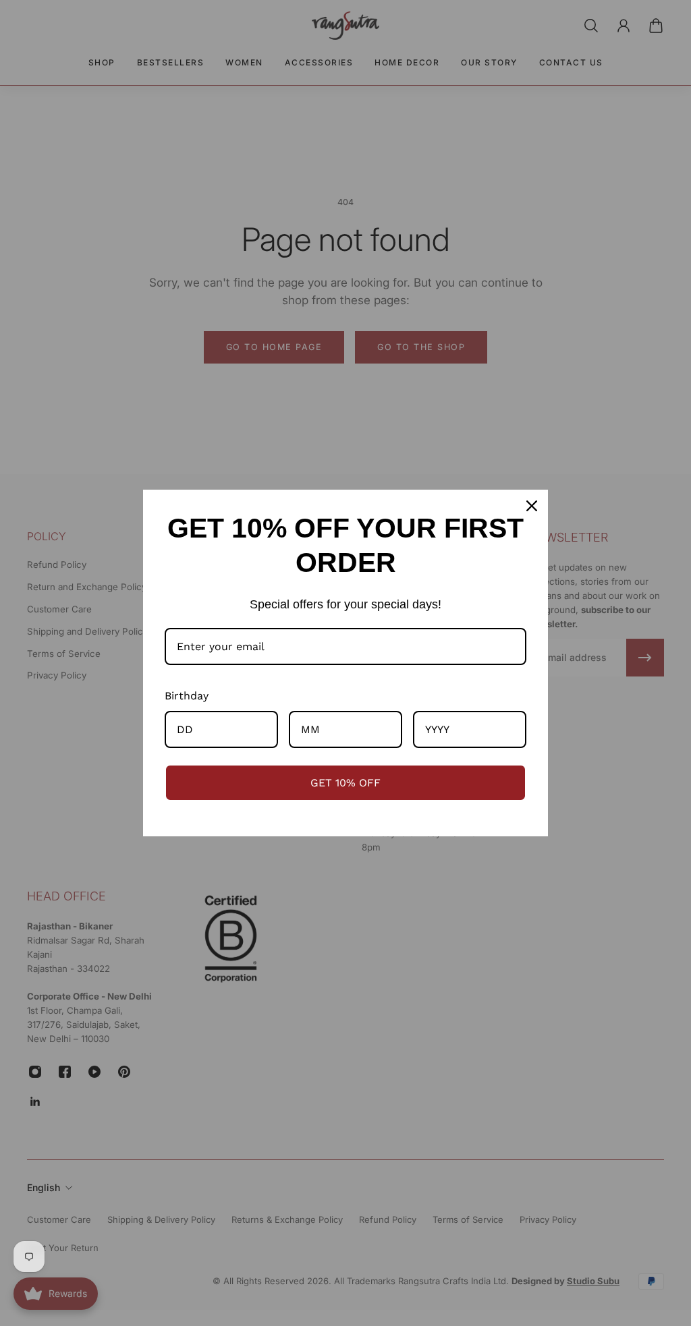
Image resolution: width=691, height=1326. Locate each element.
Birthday (187, 695)
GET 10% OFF (345, 782)
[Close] (532, 506)
